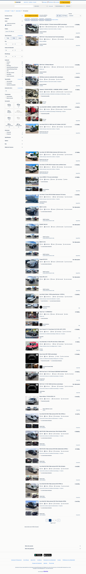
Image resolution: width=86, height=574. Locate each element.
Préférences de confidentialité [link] (69, 560)
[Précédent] (47, 520)
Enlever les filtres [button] (55, 19)
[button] (50, 2)
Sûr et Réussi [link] (26, 560)
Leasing (19, 38)
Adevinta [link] (45, 563)
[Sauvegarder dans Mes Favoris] (37, 25)
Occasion (47, 19)
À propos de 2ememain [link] (37, 563)
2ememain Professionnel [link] (16, 560)
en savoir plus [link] (20, 35)
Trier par (70, 13)
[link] (18, 2)
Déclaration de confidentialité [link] (50, 560)
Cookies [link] (59, 560)
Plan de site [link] (51, 563)
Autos (26, 19)
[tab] (58, 15)
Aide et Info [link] (26, 2)
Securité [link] (34, 2)
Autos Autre (33, 19)
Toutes (8, 38)
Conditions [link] (31, 2)
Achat (14, 38)
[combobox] (23, 6)
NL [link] (71, 2)
